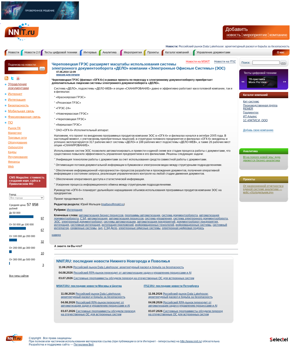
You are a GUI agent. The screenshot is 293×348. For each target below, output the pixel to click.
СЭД (83, 218)
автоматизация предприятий (156, 221)
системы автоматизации (120, 221)
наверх (56, 235)
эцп (100, 228)
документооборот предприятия (197, 221)
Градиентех (250, 112)
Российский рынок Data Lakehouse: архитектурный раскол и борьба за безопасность (230, 46)
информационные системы (193, 225)
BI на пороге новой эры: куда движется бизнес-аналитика (261, 159)
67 (42, 230)
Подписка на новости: (22, 64)
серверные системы (83, 228)
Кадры (12, 152)
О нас (281, 52)
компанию (278, 35)
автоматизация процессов (126, 218)
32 (42, 241)
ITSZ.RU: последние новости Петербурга (171, 286)
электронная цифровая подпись (183, 228)
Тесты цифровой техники (60, 52)
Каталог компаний (177, 52)
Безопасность (18, 105)
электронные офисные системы (139, 228)
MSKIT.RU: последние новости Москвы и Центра (89, 286)
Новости (13, 52)
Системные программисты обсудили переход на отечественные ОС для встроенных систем (133, 278)
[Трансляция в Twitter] (13, 78)
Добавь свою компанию (258, 130)
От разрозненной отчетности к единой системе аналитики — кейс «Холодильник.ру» (263, 189)
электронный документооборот (82, 221)
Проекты (153, 52)
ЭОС (57, 221)
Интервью (90, 52)
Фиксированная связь (24, 117)
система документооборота (180, 215)
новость (234, 35)
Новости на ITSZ (225, 61)
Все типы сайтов (19, 275)
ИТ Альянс (250, 116)
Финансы (14, 161)
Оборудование (17, 142)
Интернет (15, 94)
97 (42, 218)
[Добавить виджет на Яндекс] (18, 78)
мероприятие (255, 35)
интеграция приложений (118, 225)
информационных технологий (154, 225)
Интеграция (17, 99)
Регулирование (18, 157)
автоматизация (97, 218)
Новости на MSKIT (198, 61)
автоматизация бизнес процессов (101, 215)
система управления (158, 218)
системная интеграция (85, 225)
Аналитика (110, 52)
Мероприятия (133, 52)
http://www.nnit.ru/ (191, 341)
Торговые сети (17, 137)
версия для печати (68, 74)
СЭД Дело (110, 228)
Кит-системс (251, 101)
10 (42, 253)
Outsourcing (15, 147)
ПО (10, 122)
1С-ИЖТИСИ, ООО (255, 120)
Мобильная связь (21, 111)
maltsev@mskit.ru (113, 204)
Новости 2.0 (32, 52)
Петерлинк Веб (84, 344)
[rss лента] (8, 78)
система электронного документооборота (200, 218)
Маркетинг (15, 133)
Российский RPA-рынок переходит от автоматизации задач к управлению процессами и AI (132, 272)
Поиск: (245, 62)
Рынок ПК (14, 128)
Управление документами (213, 52)
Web (11, 166)
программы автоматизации (142, 215)
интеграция (61, 225)
